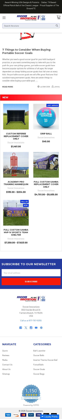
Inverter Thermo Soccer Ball (45, 360)
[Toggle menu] (4, 18)
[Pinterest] (41, 327)
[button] (49, 417)
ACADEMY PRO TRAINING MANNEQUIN (16, 183)
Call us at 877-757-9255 (31, 320)
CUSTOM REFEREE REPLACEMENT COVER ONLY (16, 136)
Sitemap (6, 374)
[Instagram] (31, 327)
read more (7, 86)
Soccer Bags (38, 374)
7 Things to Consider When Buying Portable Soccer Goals (26, 51)
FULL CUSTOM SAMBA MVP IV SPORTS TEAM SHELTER (16, 232)
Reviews (5, 355)
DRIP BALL (46, 133)
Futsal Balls (38, 364)
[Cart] (58, 17)
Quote (5, 350)
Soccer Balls (38, 355)
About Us (6, 369)
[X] (26, 327)
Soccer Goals (39, 369)
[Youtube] (36, 327)
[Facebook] (20, 327)
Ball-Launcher (39, 350)
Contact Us (7, 364)
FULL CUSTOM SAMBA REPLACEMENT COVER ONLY (46, 184)
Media (4, 360)
